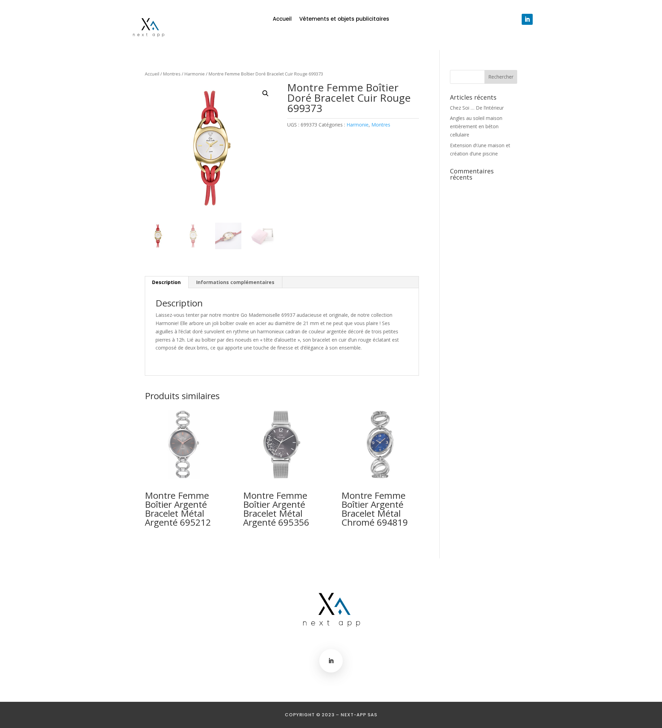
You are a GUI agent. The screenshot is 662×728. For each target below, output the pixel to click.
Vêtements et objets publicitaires (344, 19)
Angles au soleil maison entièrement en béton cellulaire (476, 126)
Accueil (282, 19)
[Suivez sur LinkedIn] (527, 19)
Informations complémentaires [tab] (235, 282)
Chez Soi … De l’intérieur (477, 107)
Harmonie (194, 74)
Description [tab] (166, 282)
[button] (265, 93)
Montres (172, 74)
